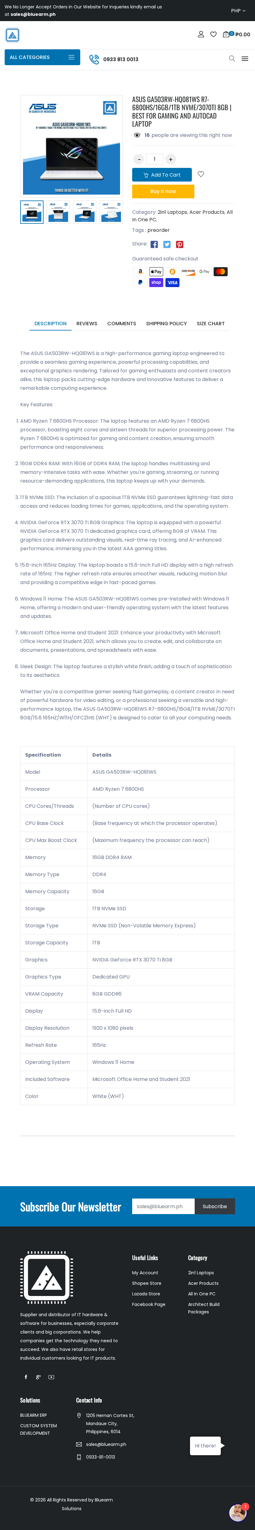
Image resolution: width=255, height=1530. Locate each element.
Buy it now (163, 191)
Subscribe (215, 1206)
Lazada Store (146, 1294)
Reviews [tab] (86, 323)
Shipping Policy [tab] (166, 323)
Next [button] (132, 213)
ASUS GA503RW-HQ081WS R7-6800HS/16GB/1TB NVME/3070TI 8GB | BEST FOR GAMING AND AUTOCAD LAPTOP (181, 111)
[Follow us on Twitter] (167, 244)
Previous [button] (11, 213)
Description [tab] (51, 323)
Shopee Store (146, 1283)
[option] (32, 213)
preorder (158, 230)
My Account (145, 1273)
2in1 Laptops (172, 212)
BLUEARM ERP (33, 1415)
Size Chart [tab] (211, 323)
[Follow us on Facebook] (154, 244)
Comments (121, 323)
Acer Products (207, 212)
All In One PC (202, 1294)
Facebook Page (148, 1304)
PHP (236, 10)
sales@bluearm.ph (106, 1444)
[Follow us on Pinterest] (179, 244)
